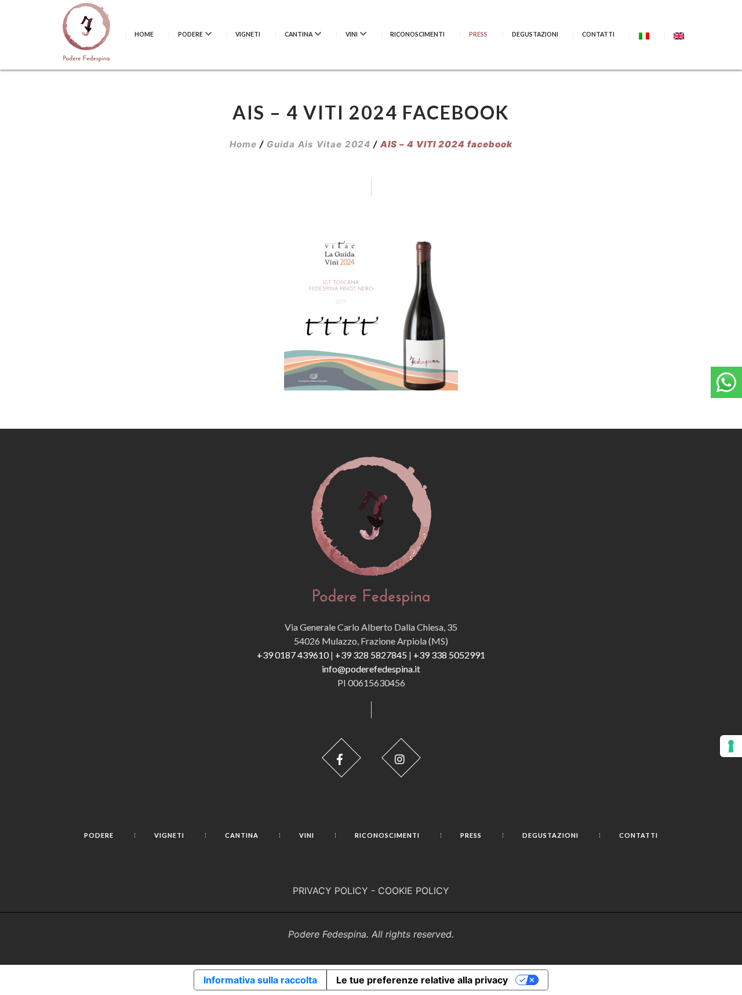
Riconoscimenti (417, 34)
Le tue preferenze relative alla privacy (422, 980)
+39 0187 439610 (293, 654)
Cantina (298, 34)
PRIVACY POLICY (330, 890)
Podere (190, 34)
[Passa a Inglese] (678, 35)
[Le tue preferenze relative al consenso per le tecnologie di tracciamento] (731, 746)
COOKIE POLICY (413, 890)
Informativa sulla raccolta (260, 980)
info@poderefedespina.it (371, 668)
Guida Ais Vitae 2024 (318, 144)
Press (478, 34)
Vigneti (247, 34)
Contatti (598, 34)
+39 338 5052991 (449, 654)
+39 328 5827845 (371, 654)
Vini (351, 34)
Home (144, 34)
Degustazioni (535, 34)
